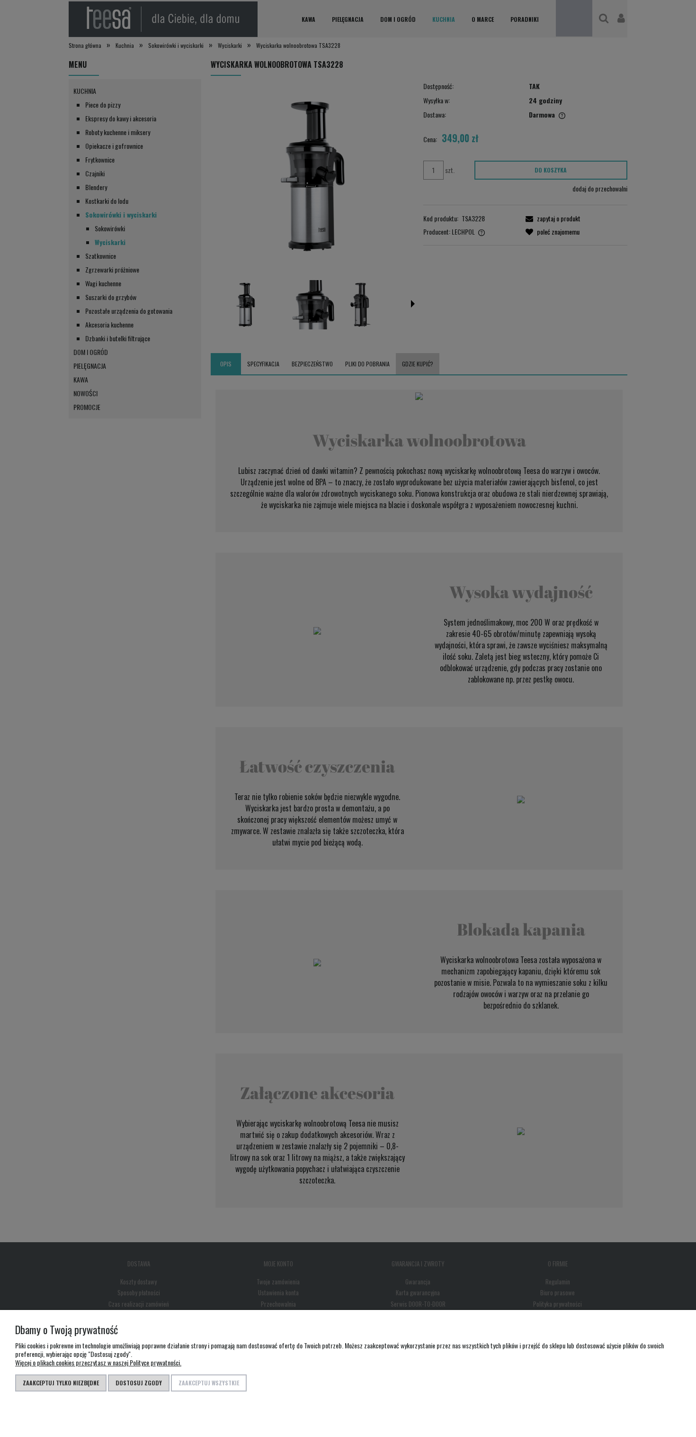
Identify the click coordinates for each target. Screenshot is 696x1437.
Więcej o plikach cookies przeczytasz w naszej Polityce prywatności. (98, 1362)
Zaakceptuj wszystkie (208, 1383)
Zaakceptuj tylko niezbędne (61, 1383)
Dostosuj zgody (139, 1383)
